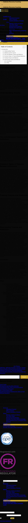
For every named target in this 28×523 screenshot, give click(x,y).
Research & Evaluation (12, 417)
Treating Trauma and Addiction (11, 57)
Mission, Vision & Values (13, 414)
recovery (18, 367)
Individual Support (11, 409)
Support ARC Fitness (9, 426)
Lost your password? (5, 521)
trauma (23, 367)
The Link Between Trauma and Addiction (14, 54)
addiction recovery (11, 367)
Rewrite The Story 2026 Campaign (15, 419)
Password (3, 515)
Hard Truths (3, 384)
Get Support (6, 424)
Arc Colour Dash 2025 (6, 390)
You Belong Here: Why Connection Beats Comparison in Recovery (11, 388)
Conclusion (9, 61)
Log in (12, 518)
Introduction (5, 49)
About (4, 413)
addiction (2, 367)
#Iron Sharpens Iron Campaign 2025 (16, 420)
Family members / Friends (13, 412)
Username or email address (8, 511)
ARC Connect (10, 410)
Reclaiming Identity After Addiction (9, 386)
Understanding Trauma (10, 51)
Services (5, 407)
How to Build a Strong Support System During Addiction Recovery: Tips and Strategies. (12, 369)
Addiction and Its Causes (10, 52)
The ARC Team (10, 416)
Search (2, 374)
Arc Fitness (2, 25)
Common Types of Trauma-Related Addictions (15, 56)
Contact (5, 423)
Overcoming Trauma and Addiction (12, 59)
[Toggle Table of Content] (23, 47)
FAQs (8, 62)
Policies (8, 421)
